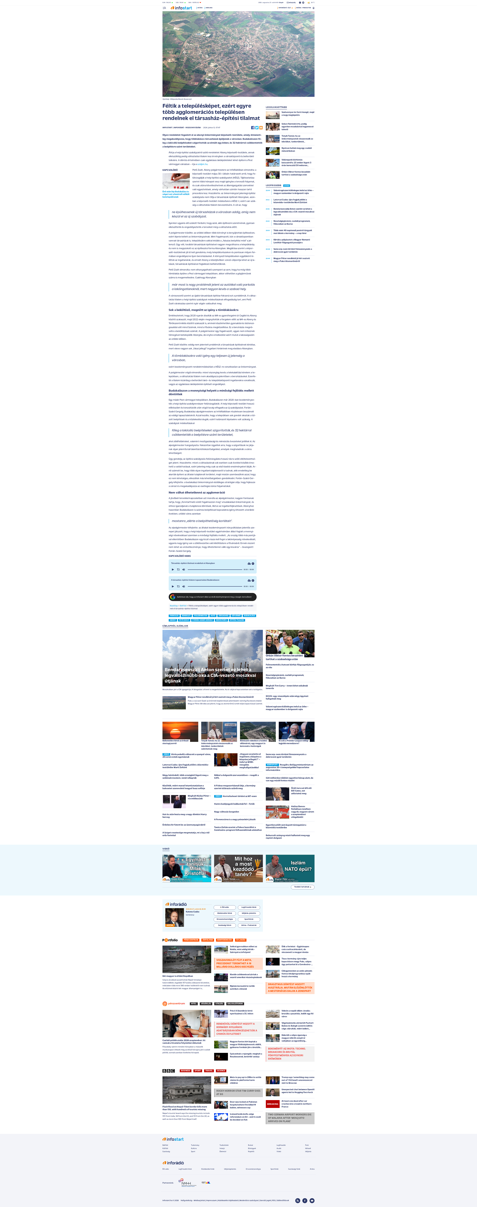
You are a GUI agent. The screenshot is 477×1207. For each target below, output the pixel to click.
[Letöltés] (249, 563)
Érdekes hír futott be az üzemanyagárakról (183, 825)
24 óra (199, 8)
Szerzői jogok (265, 1201)
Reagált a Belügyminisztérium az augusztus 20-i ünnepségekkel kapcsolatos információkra (289, 767)
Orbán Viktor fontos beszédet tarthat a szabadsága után (284, 657)
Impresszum (211, 1201)
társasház (223, 616)
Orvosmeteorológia (253, 1169)
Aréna (312, 1169)
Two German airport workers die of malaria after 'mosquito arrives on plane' (289, 1118)
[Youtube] (312, 1200)
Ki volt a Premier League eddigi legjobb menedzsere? (293, 742)
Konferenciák (224, 940)
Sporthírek (274, 1169)
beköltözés (221, 620)
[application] (212, 569)
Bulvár (250, 1145)
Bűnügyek (252, 1148)
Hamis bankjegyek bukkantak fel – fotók (234, 804)
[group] (183, 569)
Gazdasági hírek (294, 1169)
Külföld (165, 1148)
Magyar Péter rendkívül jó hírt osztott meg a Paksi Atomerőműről (221, 697)
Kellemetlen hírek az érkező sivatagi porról (175, 742)
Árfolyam (208, 940)
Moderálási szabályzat (249, 1201)
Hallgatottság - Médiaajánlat (193, 1201)
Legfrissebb (281, 1145)
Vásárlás (206, 1004)
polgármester (200, 616)
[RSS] (297, 1200)
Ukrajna (209, 8)
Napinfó (251, 1152)
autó (213, 616)
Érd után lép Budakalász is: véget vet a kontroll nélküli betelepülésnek (175, 194)
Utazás (219, 1004)
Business (185, 1071)
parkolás (174, 616)
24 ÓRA (286, 186)
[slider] (215, 570)
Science (221, 1071)
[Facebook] (304, 1200)
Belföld (183, 606)
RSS (273, 1201)
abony (173, 620)
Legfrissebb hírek (185, 1169)
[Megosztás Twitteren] (257, 128)
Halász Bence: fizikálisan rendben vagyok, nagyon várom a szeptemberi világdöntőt (302, 811)
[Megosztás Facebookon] (253, 128)
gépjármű (236, 616)
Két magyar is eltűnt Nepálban (177, 976)
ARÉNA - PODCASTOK (303, 8)
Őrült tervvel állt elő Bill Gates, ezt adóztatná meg (301, 791)
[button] (172, 569)
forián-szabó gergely (202, 620)
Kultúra (194, 1148)
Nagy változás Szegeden (226, 812)
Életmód (223, 1152)
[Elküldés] (261, 128)
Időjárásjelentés (230, 1169)
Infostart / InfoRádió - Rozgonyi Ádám (181, 128)
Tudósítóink (224, 1145)
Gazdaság (166, 1152)
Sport (198, 1071)
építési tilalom (237, 620)
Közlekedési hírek (207, 1169)
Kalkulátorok (235, 1004)
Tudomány (195, 1145)
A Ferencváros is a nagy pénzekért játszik (235, 820)
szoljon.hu (202, 164)
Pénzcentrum (191, 940)
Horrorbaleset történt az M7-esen (240, 796)
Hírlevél (308, 1148)
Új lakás (240, 940)
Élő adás (225, 907)
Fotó (307, 1145)
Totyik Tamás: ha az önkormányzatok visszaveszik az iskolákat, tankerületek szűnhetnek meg (217, 745)
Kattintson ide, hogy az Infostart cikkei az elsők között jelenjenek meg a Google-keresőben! (214, 597)
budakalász (249, 616)
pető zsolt (184, 620)
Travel (209, 1071)
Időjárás (308, 1152)
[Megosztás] (253, 563)
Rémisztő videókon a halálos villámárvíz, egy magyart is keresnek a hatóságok (253, 743)
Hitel (194, 1004)
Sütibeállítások (283, 1201)
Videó (279, 1152)
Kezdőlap (174, 606)
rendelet (186, 616)
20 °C (312, 2)
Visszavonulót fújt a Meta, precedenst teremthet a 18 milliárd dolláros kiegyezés (235, 963)
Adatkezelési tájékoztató (228, 1201)
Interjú (222, 1148)
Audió (279, 1148)
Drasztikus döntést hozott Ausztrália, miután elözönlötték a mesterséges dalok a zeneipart (290, 987)
